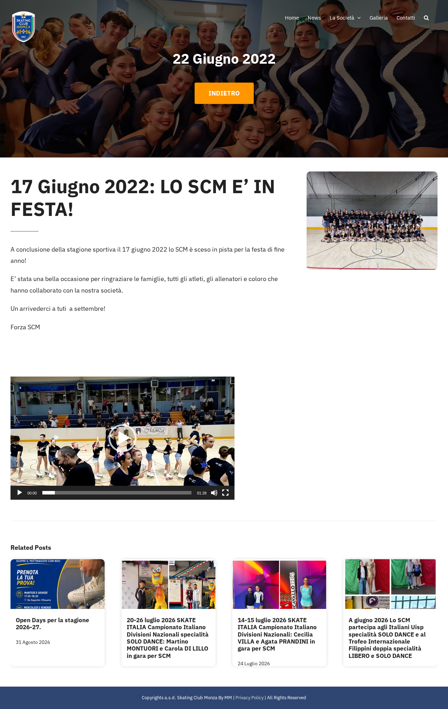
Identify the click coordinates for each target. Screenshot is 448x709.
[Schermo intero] (225, 492)
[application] (122, 438)
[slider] (116, 492)
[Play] (19, 492)
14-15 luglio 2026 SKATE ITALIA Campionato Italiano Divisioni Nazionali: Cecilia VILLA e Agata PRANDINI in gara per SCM (277, 634)
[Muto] (214, 492)
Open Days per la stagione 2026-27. (52, 623)
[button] (426, 17)
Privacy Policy (250, 698)
